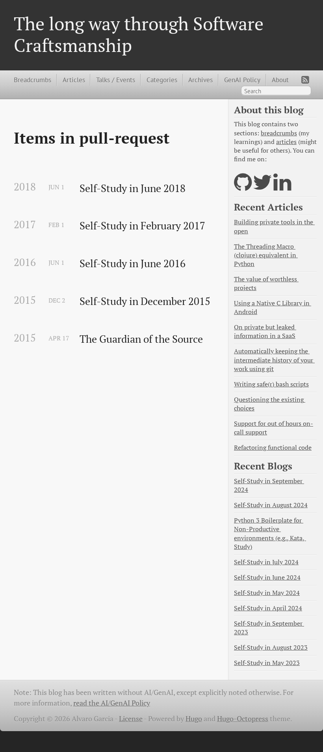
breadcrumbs (279, 133)
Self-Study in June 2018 (133, 188)
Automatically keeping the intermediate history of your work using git (274, 360)
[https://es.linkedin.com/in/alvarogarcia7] (282, 187)
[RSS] (305, 80)
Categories (162, 79)
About (280, 79)
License (131, 718)
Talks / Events (115, 79)
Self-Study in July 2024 (266, 562)
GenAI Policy (242, 79)
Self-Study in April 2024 (268, 608)
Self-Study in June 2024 (267, 577)
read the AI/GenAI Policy (111, 703)
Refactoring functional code (273, 447)
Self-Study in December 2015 (145, 301)
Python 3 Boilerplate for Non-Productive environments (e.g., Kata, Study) (270, 533)
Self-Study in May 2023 (267, 663)
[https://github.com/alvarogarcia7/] (243, 187)
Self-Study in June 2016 (133, 263)
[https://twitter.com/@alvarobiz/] (262, 187)
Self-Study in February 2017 (142, 226)
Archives (200, 79)
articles (286, 142)
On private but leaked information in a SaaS (265, 331)
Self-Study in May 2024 (267, 593)
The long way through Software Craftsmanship (139, 34)
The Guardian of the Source (141, 339)
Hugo (194, 718)
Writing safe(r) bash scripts (271, 384)
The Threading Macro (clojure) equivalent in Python (266, 255)
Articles (74, 79)
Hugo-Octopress (242, 718)
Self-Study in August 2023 (271, 647)
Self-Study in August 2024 (271, 505)
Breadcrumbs (32, 79)
